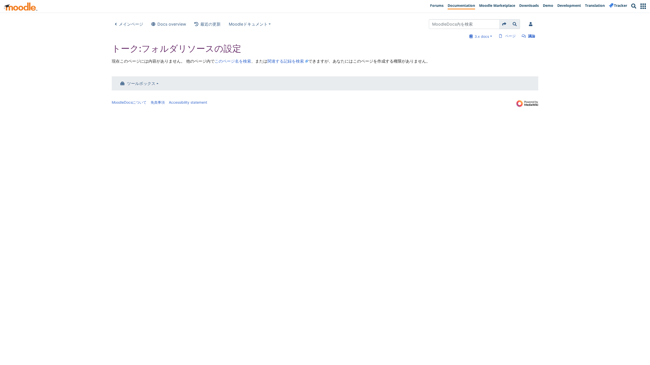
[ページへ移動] (504, 24)
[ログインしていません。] (531, 24)
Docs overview (171, 24)
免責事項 (158, 102)
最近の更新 (210, 24)
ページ (510, 36)
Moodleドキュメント (248, 24)
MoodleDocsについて (129, 102)
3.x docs (481, 36)
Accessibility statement (188, 102)
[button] (643, 6)
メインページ (131, 24)
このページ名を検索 (233, 61)
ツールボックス (141, 83)
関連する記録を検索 (285, 61)
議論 (531, 36)
